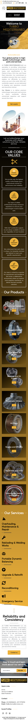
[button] (3, 8)
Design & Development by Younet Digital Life (14, 718)
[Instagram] (23, 3)
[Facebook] (19, 3)
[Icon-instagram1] (6, 713)
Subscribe (20, 670)
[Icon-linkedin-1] (9, 713)
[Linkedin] (26, 3)
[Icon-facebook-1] (2, 713)
